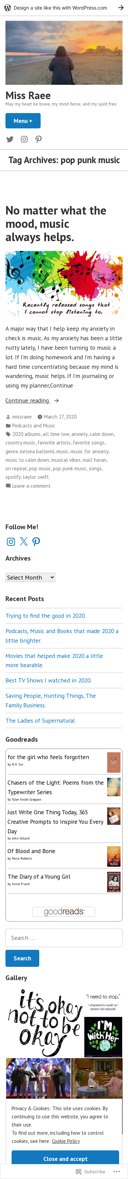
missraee (22, 416)
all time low (56, 434)
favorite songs (88, 442)
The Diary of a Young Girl (39, 876)
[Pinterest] (36, 541)
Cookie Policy (66, 1141)
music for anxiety (90, 451)
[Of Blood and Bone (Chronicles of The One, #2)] (113, 856)
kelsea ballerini (37, 451)
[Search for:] (64, 938)
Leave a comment (31, 486)
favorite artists (54, 442)
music (62, 451)
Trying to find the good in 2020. (45, 615)
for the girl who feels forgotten (48, 757)
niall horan (94, 460)
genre (11, 451)
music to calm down (27, 460)
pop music (40, 468)
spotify (13, 477)
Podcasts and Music (33, 425)
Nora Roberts (22, 858)
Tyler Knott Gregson (26, 799)
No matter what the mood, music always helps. (55, 223)
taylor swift (36, 477)
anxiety (79, 434)
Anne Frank (21, 884)
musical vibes (66, 460)
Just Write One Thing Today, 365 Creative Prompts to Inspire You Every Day (55, 821)
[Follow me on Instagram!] (24, 139)
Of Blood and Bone (31, 851)
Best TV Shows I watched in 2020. (48, 680)
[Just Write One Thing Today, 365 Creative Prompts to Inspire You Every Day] (113, 815)
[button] (44, 1022)
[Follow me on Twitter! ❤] (11, 139)
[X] (23, 541)
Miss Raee (28, 95)
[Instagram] (10, 541)
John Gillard (21, 838)
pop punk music (70, 468)
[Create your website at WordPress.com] (64, 7)
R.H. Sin (17, 764)
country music (20, 442)
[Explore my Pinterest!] (37, 139)
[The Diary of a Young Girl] (113, 882)
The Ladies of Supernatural (40, 720)
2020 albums (26, 434)
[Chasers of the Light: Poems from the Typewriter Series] (113, 786)
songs (95, 468)
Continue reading (28, 400)
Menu (27, 121)
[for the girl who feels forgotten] (113, 762)
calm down (102, 434)
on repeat (16, 468)
